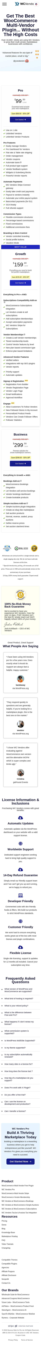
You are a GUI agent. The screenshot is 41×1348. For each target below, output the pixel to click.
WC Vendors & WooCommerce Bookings (17, 1201)
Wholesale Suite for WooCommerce (15, 1295)
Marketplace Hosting (10, 1236)
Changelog (6, 1248)
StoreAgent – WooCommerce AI (14, 1310)
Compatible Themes (9, 1260)
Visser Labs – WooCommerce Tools (15, 1302)
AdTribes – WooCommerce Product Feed (18, 1306)
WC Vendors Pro (8, 1189)
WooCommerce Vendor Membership (16, 1197)
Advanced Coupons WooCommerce (16, 1298)
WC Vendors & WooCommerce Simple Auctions (20, 1205)
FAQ (3, 1240)
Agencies (5, 1268)
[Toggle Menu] (4, 4)
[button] (20, 990)
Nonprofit (5, 1279)
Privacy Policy (13, 1340)
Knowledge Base (8, 1232)
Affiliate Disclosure (9, 1275)
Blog (3, 1229)
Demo (4, 1225)
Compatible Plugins (9, 1264)
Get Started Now (19, 1161)
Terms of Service (27, 1340)
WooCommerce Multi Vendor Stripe (15, 1193)
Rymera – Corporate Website (13, 1318)
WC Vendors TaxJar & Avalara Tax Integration (19, 1213)
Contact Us (6, 1283)
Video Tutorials (7, 1244)
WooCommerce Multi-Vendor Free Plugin (18, 1186)
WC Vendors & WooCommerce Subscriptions (19, 1209)
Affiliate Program (8, 1271)
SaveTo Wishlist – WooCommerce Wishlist (18, 1314)
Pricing (4, 1221)
